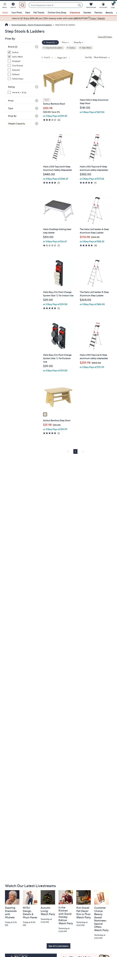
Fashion (98, 12)
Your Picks (16, 12)
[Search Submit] (79, 5)
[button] (4, 6)
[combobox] (53, 5)
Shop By (12, 115)
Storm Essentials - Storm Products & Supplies (31, 25)
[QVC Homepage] (6, 25)
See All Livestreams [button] (58, 946)
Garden (87, 12)
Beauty (109, 12)
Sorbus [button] (72, 48)
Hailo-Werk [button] (86, 48)
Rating (11, 86)
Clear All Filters (105, 37)
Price (10, 100)
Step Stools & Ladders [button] (53, 48)
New (27, 12)
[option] (58, 18)
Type (10, 108)
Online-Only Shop (57, 12)
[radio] (45, 414)
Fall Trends (38, 12)
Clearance (75, 12)
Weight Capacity (16, 123)
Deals (5, 12)
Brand (12, 46)
